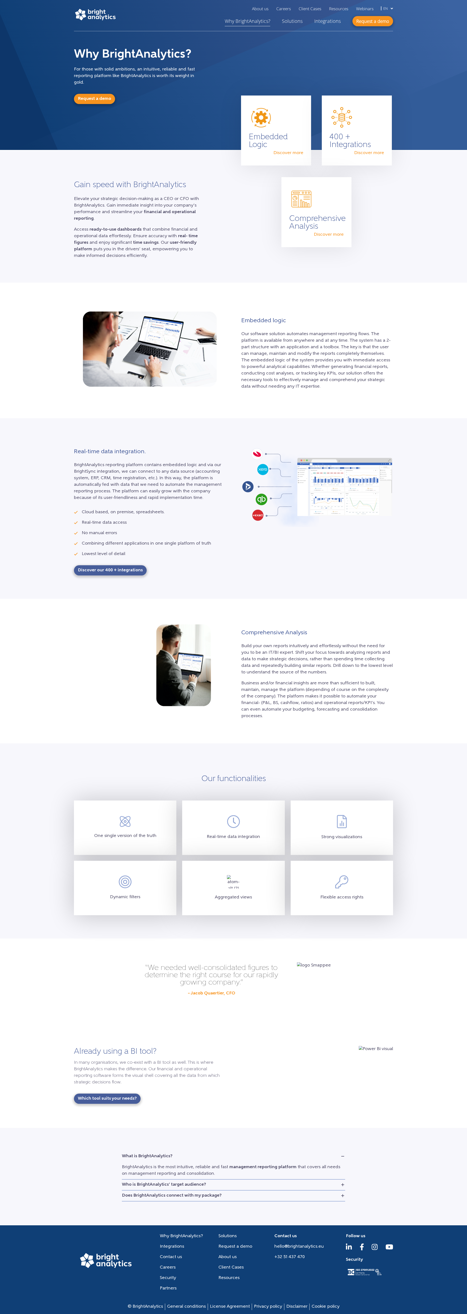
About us (260, 8)
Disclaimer (296, 1307)
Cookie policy (326, 1307)
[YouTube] (389, 1249)
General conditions (186, 1307)
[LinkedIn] (349, 1249)
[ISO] (364, 1276)
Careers (283, 8)
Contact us (171, 1257)
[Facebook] (362, 1249)
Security (168, 1278)
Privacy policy (268, 1307)
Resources (338, 8)
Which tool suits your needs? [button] (107, 1098)
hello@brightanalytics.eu (299, 1246)
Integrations (327, 21)
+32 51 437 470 (289, 1257)
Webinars (365, 8)
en (386, 8)
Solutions (292, 21)
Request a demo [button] (372, 21)
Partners (168, 1288)
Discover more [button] (288, 153)
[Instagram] (375, 1249)
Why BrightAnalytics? (247, 21)
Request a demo (235, 1246)
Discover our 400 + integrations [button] (110, 570)
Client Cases (310, 8)
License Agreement (230, 1307)
